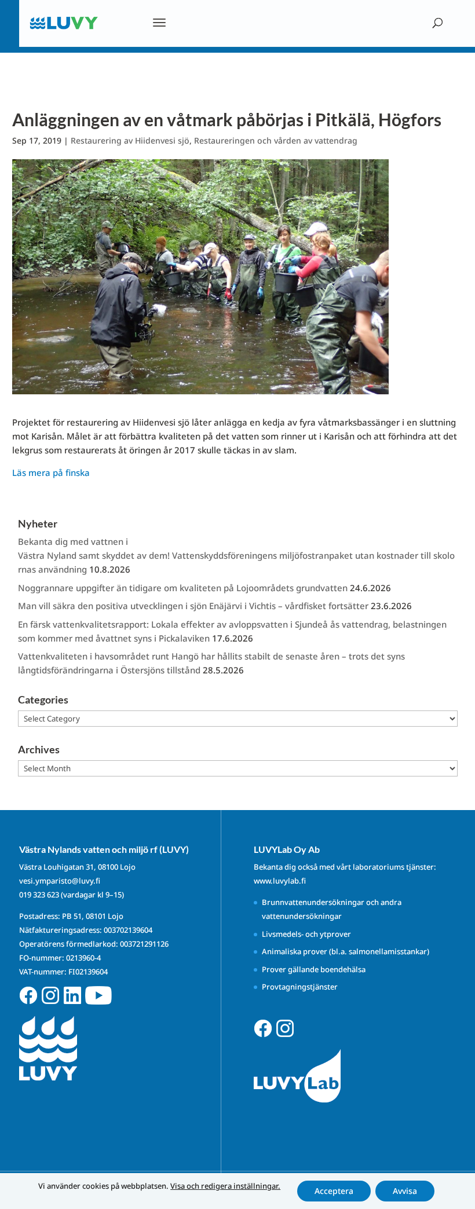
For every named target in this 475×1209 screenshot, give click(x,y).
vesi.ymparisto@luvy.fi (59, 880)
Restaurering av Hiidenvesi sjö (130, 140)
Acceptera (334, 1190)
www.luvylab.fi (280, 880)
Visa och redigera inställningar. (225, 1186)
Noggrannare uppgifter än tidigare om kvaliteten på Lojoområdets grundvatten (183, 587)
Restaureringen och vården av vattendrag (275, 140)
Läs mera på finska (51, 472)
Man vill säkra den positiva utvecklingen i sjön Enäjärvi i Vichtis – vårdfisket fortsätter (193, 605)
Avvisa (405, 1190)
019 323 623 (39, 894)
